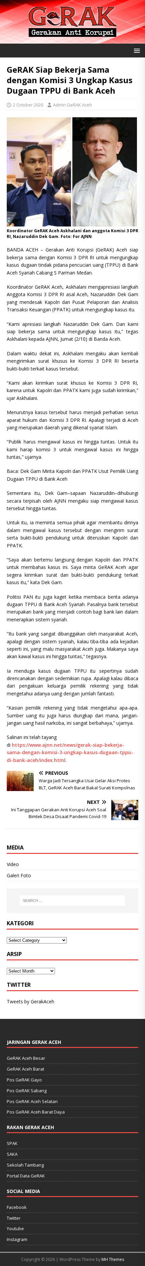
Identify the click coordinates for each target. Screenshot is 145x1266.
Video (13, 864)
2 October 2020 (28, 105)
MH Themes (113, 1259)
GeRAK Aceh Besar (26, 1058)
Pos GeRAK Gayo (24, 1080)
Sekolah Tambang (25, 1165)
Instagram (17, 1239)
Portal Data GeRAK (26, 1176)
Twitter (14, 1218)
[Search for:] (72, 900)
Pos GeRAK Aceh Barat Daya (36, 1112)
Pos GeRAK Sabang (27, 1091)
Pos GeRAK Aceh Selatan (32, 1101)
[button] (135, 50)
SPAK (12, 1143)
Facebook (17, 1207)
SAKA (12, 1154)
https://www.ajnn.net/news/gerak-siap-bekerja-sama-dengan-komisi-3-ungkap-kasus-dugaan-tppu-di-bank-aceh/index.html (70, 752)
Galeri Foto (19, 875)
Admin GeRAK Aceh (72, 105)
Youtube (15, 1228)
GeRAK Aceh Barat (25, 1069)
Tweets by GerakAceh (30, 1001)
